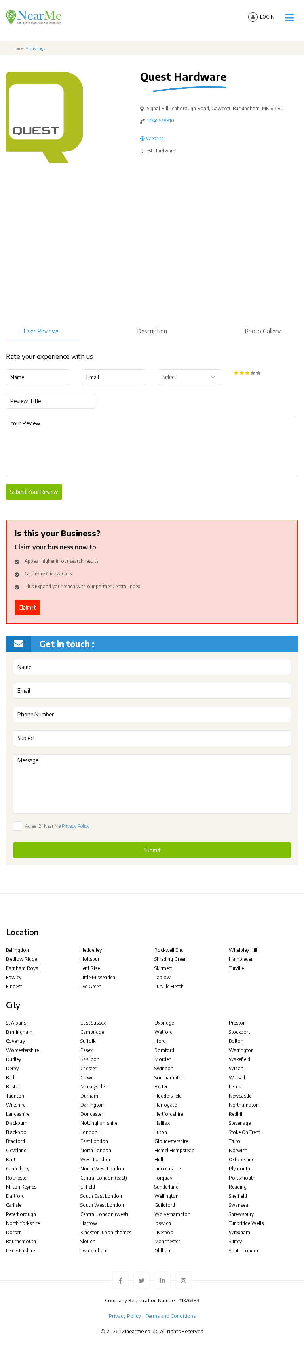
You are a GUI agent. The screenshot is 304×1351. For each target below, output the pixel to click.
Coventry (15, 1041)
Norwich (238, 1150)
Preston (237, 1023)
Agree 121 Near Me (57, 826)
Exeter (160, 1087)
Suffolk (87, 1041)
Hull (158, 1159)
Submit (152, 850)
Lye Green (90, 986)
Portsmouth (242, 1178)
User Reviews (42, 331)
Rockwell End (169, 950)
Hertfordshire (168, 1114)
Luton (160, 1132)
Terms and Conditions (171, 1316)
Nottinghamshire (98, 1123)
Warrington (241, 1050)
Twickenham (94, 1251)
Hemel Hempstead (174, 1150)
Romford (164, 1050)
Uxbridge (164, 1023)
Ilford (160, 1041)
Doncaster (91, 1114)
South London (244, 1251)
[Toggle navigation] (289, 18)
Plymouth (239, 1169)
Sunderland (166, 1187)
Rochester (17, 1178)
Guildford (164, 1205)
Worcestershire (22, 1050)
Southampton (169, 1077)
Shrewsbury (241, 1214)
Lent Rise (90, 968)
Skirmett (163, 968)
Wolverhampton (172, 1214)
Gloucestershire (171, 1141)
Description (152, 331)
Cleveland (16, 1150)
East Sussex (93, 1023)
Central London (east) (103, 1178)
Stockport (239, 1032)
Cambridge (92, 1032)
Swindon (163, 1068)
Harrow (88, 1223)
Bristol (13, 1087)
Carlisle (13, 1205)
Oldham (163, 1251)
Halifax (162, 1123)
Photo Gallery (263, 331)
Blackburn (16, 1123)
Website (154, 138)
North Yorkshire (23, 1223)
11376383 (189, 1300)
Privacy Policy (75, 826)
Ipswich (162, 1223)
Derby (12, 1068)
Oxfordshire (241, 1159)
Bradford (15, 1141)
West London (95, 1159)
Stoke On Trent (244, 1132)
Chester (88, 1068)
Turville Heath (169, 986)
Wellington (166, 1196)
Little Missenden (97, 977)
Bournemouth (21, 1241)
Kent (10, 1159)
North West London (102, 1169)
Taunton (15, 1096)
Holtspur (89, 959)
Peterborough (21, 1214)
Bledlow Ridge (21, 959)
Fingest (14, 986)
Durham (89, 1096)
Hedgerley (91, 950)
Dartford (15, 1196)
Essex (86, 1050)
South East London (101, 1196)
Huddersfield (168, 1096)
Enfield (87, 1187)
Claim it (27, 607)
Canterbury (17, 1169)
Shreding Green (170, 959)
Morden (162, 1059)
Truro (234, 1141)
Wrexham (239, 1232)
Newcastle (240, 1096)
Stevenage (240, 1123)
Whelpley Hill (243, 950)
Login (267, 17)
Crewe (86, 1077)
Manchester (167, 1241)
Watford (163, 1032)
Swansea (238, 1205)
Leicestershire (20, 1251)
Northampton (244, 1105)
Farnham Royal (23, 968)
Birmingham (19, 1032)
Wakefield (239, 1059)
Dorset (13, 1232)
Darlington (92, 1105)
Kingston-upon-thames (105, 1232)
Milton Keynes (21, 1187)
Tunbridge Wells (246, 1223)
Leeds (235, 1087)
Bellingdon (17, 950)
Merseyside (92, 1087)
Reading (238, 1187)
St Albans (16, 1023)
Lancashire (17, 1114)
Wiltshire (15, 1105)
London (88, 1132)
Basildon (89, 1059)
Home (17, 48)
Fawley (13, 977)
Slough (87, 1241)
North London (95, 1150)
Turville (236, 968)
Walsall (237, 1077)
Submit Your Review (34, 491)
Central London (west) (104, 1214)
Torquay (163, 1178)
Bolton (236, 1041)
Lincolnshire (167, 1169)
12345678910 (160, 121)
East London (94, 1141)
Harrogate (165, 1105)
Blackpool (17, 1132)
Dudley (13, 1059)
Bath (11, 1077)
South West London (102, 1205)
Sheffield (238, 1196)
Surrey (235, 1241)
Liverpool (164, 1232)
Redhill (236, 1114)
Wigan (236, 1068)
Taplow (162, 977)
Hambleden (241, 959)
